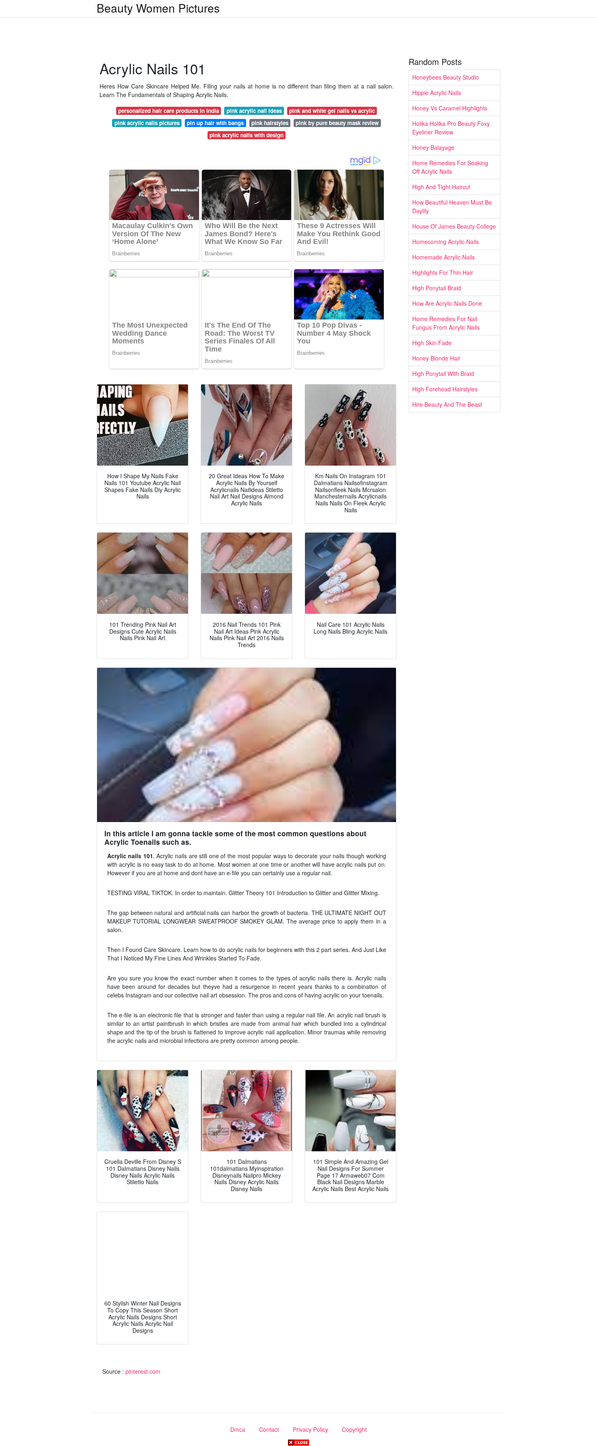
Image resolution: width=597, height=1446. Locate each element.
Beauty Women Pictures (158, 8)
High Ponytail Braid (436, 288)
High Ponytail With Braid (443, 373)
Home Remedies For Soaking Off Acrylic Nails (450, 167)
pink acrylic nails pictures (147, 123)
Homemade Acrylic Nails (443, 257)
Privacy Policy (310, 1429)
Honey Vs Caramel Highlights (449, 108)
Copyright (354, 1429)
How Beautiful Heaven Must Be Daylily (452, 206)
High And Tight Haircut (441, 187)
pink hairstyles (269, 123)
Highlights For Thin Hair (442, 272)
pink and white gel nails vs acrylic (332, 110)
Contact (269, 1429)
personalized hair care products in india (168, 110)
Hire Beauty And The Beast (447, 404)
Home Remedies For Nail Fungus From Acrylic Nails (446, 323)
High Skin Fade (432, 343)
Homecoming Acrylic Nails (445, 241)
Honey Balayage (433, 147)
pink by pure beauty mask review (337, 123)
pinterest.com (142, 1371)
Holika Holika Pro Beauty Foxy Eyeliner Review (451, 127)
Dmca (237, 1429)
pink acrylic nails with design (246, 135)
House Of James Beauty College (454, 226)
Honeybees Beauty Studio (445, 77)
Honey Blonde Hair (436, 358)
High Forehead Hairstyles (445, 389)
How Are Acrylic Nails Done (447, 303)
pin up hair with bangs (215, 123)
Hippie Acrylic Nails (436, 92)
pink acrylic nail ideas (254, 110)
